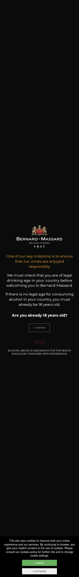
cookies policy (28, 552)
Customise (39, 571)
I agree (39, 562)
